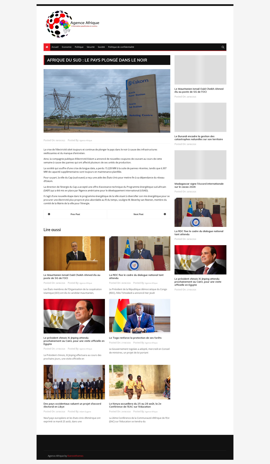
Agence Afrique (85, 140)
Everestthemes (75, 455)
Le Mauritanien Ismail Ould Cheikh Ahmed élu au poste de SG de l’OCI (72, 276)
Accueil (55, 46)
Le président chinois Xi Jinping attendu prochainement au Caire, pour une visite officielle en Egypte (74, 340)
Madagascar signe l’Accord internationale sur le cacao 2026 (199, 185)
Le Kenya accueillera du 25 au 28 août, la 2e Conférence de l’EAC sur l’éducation (135, 405)
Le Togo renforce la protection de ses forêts (135, 337)
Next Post (138, 214)
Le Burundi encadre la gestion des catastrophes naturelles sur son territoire (199, 138)
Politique (79, 46)
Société (101, 46)
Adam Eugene (85, 411)
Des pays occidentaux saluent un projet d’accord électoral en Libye (72, 405)
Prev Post (75, 214)
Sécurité (90, 46)
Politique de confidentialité (121, 46)
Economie (66, 46)
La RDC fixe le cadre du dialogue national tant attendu (136, 276)
